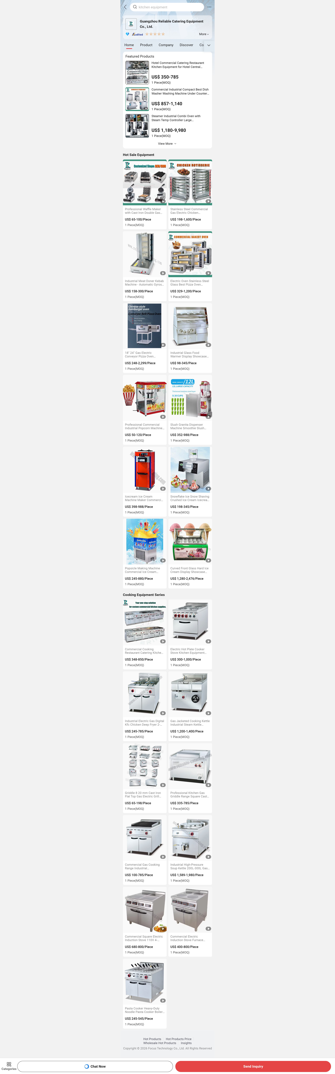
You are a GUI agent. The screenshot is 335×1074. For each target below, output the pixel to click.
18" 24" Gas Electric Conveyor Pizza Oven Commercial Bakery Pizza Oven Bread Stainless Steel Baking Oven (143, 354)
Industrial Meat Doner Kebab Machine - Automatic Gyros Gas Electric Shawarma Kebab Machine (144, 282)
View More (165, 144)
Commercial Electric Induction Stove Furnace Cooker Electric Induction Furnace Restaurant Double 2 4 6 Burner (190, 938)
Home (129, 44)
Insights (186, 1043)
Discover (186, 44)
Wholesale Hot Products (159, 1043)
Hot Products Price (178, 1039)
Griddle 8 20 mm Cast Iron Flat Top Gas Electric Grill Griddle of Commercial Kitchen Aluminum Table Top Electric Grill (144, 794)
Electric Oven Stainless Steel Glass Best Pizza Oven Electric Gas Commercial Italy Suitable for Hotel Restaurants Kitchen (189, 282)
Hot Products (152, 1039)
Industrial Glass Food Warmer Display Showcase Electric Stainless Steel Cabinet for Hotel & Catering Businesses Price (189, 354)
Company (166, 44)
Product (146, 44)
